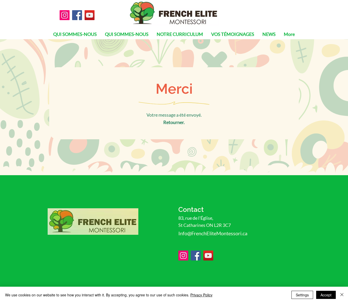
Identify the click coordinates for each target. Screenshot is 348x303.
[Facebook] (77, 15)
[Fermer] (342, 295)
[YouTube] (90, 15)
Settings (302, 294)
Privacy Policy (201, 294)
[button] (269, 34)
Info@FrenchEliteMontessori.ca (212, 233)
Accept (325, 294)
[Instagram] (65, 15)
